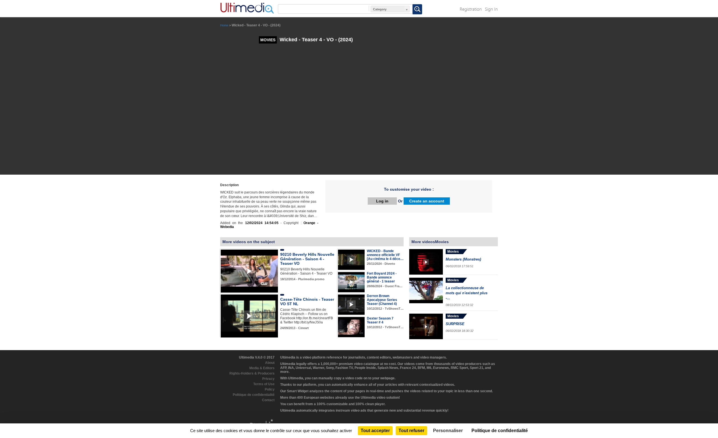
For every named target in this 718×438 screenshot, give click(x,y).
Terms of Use (264, 384)
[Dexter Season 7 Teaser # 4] (351, 327)
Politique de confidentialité (254, 395)
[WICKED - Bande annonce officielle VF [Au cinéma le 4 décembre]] (351, 260)
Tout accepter (375, 430)
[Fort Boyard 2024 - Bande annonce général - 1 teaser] (351, 282)
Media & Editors (262, 368)
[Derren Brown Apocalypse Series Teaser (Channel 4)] (351, 305)
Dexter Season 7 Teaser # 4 (380, 320)
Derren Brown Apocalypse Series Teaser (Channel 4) (382, 300)
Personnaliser (448, 430)
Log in (382, 201)
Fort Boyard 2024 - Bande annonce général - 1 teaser (382, 277)
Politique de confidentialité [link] (499, 430)
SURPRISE (455, 324)
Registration (471, 9)
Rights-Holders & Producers (252, 373)
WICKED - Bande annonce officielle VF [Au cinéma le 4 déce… (385, 255)
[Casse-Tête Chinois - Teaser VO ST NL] (249, 316)
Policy (270, 389)
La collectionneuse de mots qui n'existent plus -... (466, 293)
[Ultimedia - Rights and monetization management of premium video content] (247, 8)
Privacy (268, 379)
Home (224, 25)
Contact (268, 400)
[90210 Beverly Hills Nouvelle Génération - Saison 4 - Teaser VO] (249, 271)
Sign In (491, 9)
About (270, 363)
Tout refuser (411, 430)
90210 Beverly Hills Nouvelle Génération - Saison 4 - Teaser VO (307, 259)
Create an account (426, 201)
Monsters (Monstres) (463, 259)
